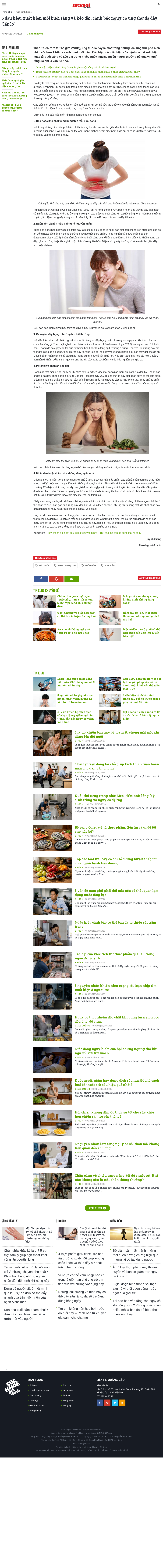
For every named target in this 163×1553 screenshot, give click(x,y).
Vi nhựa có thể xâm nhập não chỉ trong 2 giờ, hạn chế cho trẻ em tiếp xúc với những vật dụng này (81, 1279)
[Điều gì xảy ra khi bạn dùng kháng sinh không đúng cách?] (110, 601)
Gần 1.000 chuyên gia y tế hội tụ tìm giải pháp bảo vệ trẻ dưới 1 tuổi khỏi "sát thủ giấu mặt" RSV (142, 683)
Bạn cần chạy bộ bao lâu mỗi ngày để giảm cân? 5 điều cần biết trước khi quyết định (147, 1235)
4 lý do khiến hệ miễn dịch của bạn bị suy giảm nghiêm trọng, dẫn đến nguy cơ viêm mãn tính (75, 716)
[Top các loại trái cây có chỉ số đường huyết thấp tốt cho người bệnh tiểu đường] (52, 870)
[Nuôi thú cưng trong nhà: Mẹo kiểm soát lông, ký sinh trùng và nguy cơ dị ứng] (52, 807)
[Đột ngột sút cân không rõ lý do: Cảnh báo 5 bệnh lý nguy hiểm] (110, 717)
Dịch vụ (67, 1395)
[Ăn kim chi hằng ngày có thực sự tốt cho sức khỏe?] (44, 634)
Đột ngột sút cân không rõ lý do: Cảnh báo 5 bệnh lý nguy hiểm (141, 715)
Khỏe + (79, 740)
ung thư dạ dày (67, 565)
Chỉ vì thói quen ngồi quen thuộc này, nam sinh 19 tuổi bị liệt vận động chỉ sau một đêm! (14, 57)
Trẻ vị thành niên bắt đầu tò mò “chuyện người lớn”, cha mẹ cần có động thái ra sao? (93, 533)
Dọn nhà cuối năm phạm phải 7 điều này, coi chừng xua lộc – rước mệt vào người (26, 1314)
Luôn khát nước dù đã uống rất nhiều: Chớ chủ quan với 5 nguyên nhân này (76, 682)
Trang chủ (7, 12)
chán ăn (110, 565)
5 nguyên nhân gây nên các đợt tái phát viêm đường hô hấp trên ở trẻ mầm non (75, 699)
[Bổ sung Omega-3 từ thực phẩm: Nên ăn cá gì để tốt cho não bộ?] (52, 838)
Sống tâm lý (35, 1410)
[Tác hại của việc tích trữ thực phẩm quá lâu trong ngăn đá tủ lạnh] (52, 965)
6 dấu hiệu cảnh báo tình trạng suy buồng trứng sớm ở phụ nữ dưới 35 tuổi (141, 699)
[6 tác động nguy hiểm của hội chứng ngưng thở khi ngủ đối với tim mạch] (52, 1060)
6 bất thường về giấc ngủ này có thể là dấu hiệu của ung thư (14, 83)
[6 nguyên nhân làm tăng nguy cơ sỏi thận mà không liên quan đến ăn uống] (52, 1155)
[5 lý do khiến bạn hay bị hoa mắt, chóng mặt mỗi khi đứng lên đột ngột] (52, 743)
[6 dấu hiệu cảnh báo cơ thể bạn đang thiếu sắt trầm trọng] (52, 933)
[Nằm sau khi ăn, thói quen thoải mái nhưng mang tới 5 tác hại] (110, 618)
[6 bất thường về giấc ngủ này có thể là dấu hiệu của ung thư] (44, 618)
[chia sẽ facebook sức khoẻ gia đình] (100, 1402)
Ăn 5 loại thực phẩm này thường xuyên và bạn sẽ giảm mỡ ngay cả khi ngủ (136, 1272)
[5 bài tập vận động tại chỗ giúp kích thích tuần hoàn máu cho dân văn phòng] (52, 775)
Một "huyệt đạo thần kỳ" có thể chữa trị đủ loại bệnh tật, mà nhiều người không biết (38, 1235)
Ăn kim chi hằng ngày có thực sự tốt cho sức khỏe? (12, 107)
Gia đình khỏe (36, 1405)
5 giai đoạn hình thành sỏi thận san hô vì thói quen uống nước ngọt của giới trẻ (134, 1288)
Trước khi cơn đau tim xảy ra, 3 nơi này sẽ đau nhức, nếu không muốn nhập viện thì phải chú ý (88, 71)
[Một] (13, 1233)
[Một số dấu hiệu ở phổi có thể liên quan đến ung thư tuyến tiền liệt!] (110, 634)
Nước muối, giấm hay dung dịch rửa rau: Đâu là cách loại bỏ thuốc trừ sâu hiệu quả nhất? (117, 1082)
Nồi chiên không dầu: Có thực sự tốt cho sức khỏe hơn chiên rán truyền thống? (114, 1114)
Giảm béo (68, 1390)
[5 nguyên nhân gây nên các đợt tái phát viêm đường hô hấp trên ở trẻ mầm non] (44, 700)
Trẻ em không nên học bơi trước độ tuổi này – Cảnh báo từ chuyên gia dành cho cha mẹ (82, 1313)
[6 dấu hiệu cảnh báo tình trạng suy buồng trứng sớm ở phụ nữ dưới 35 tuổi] (110, 700)
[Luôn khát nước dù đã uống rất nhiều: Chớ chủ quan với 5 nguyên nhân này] (44, 684)
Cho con (67, 1385)
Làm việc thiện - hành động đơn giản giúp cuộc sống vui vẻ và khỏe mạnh (76, 67)
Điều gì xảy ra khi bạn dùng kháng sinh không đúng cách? (14, 71)
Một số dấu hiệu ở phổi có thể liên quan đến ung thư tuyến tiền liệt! (141, 633)
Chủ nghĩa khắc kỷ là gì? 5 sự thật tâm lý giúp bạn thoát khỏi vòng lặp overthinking (25, 1255)
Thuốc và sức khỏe (39, 1390)
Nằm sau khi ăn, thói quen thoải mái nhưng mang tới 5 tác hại (14, 95)
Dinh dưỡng (82, 1025)
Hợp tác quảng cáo (150, 31)
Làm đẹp (33, 1400)
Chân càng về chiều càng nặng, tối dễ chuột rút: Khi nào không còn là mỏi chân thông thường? (116, 1177)
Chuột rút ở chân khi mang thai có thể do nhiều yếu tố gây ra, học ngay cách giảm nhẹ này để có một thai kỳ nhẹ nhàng (93, 1237)
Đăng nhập (68, 1400)
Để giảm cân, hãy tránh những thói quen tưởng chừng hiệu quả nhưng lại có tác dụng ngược (135, 1255)
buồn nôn (90, 565)
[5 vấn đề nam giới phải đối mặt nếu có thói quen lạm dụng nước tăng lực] (52, 901)
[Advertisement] (97, 659)
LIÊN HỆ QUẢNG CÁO (111, 1379)
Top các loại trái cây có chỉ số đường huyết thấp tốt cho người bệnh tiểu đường (116, 861)
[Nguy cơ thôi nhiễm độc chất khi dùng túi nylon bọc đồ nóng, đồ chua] (52, 1028)
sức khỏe (44, 565)
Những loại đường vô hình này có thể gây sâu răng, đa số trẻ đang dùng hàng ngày (82, 1296)
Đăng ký (67, 1405)
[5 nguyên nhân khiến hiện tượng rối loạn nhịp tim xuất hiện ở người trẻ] (52, 996)
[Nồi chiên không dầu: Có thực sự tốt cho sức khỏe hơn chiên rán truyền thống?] (52, 1123)
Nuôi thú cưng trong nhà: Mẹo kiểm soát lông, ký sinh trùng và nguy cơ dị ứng (115, 798)
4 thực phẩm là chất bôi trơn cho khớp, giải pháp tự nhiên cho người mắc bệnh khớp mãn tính (88, 76)
